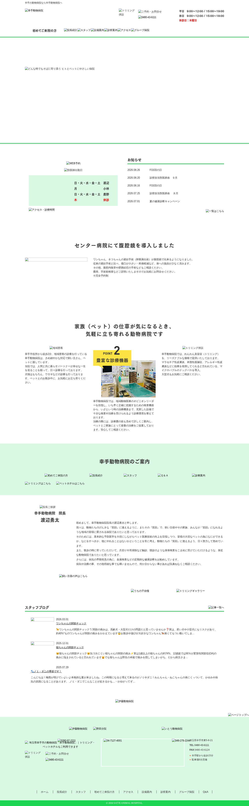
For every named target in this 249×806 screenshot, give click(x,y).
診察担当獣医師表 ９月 (163, 177)
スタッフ (81, 791)
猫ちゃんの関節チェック (70, 647)
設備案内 (147, 791)
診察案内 (165, 791)
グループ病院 (186, 791)
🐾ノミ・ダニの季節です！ (46, 671)
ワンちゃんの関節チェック (71, 623)
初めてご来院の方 (104, 791)
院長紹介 (62, 791)
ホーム (44, 791)
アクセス (128, 791)
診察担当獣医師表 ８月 (164, 193)
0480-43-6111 (201, 745)
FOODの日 (156, 169)
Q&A (205, 791)
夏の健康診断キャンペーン (165, 201)
